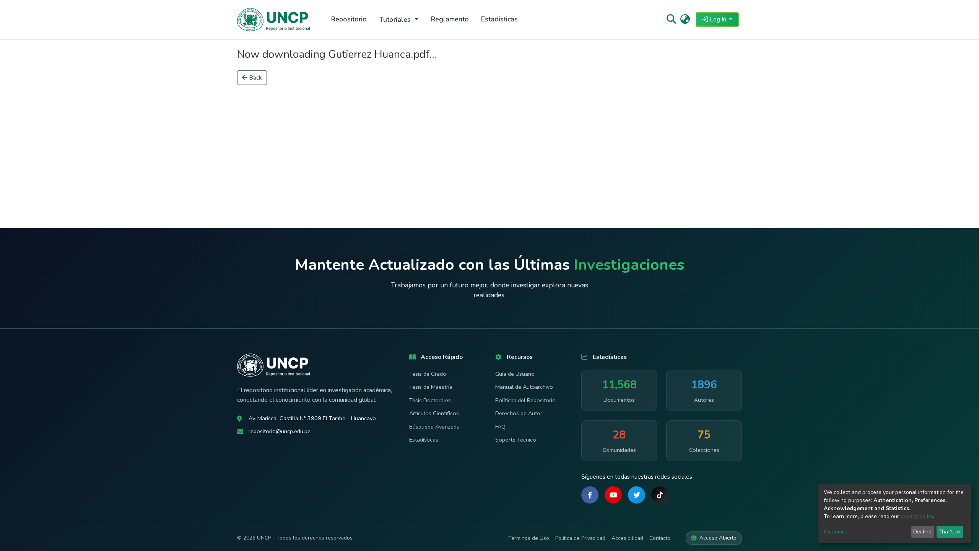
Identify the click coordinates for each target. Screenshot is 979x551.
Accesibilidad (627, 538)
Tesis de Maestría (430, 387)
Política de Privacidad (580, 538)
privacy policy (917, 516)
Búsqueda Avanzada (434, 426)
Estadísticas (423, 439)
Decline (922, 531)
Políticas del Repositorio (525, 400)
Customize (836, 531)
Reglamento (450, 19)
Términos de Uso (528, 538)
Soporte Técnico (515, 439)
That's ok (949, 531)
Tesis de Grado (427, 374)
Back (254, 77)
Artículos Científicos (434, 413)
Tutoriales (396, 19)
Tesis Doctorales (430, 400)
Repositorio (349, 19)
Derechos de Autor (518, 413)
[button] (685, 19)
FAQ (500, 426)
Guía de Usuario (515, 374)
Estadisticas (499, 19)
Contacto (659, 538)
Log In (718, 19)
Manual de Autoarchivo (524, 387)
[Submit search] (671, 19)
